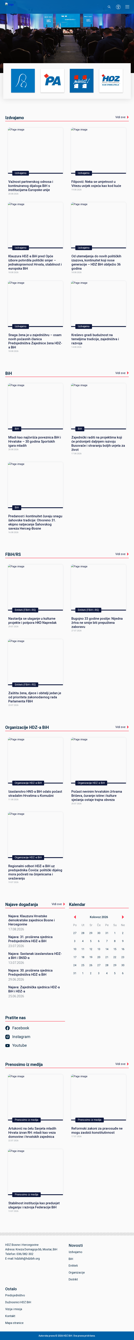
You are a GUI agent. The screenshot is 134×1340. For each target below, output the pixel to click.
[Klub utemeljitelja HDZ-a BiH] (111, 81)
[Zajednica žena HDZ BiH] (23, 81)
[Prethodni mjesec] (75, 917)
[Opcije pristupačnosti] (118, 7)
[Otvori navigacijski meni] (127, 7)
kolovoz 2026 (99, 917)
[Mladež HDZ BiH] (81, 81)
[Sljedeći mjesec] (123, 917)
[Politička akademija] (52, 81)
